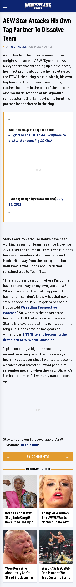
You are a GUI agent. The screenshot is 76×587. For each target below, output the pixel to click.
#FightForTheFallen (24, 135)
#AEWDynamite (53, 135)
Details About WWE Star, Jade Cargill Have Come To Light (19, 517)
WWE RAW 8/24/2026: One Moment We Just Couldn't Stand (56, 573)
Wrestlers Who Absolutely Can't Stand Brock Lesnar (19, 573)
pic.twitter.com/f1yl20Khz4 (30, 140)
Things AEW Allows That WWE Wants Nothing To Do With (56, 517)
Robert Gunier (18, 46)
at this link (29, 445)
